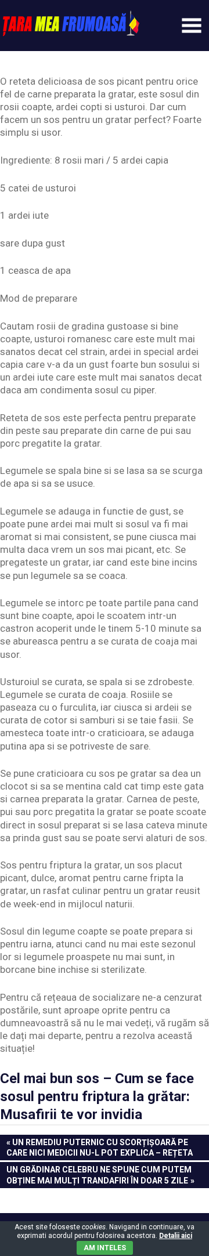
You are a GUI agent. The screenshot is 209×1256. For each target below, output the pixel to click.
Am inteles (105, 1248)
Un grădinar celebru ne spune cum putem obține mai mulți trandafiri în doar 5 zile (99, 1174)
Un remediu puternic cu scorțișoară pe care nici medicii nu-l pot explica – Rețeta (99, 1147)
